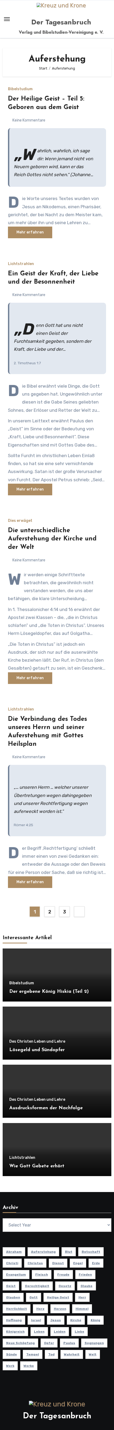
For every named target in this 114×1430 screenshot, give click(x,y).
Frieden (85, 1274)
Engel (78, 1263)
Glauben (13, 1297)
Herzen (60, 1309)
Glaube (87, 1286)
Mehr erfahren (30, 232)
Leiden (59, 1331)
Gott (33, 1297)
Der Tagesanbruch (61, 22)
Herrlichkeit (16, 1309)
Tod (51, 1354)
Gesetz (65, 1286)
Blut (68, 1252)
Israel (36, 1320)
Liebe (79, 1331)
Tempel (32, 1354)
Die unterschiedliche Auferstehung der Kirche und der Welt (52, 538)
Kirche (75, 1320)
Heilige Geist (58, 1297)
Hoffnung (14, 1320)
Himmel (82, 1309)
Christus (35, 1263)
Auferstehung (43, 1252)
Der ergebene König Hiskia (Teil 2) (49, 991)
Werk (10, 1366)
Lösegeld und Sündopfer (37, 1050)
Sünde (11, 1354)
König (95, 1320)
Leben (39, 1331)
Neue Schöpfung (20, 1343)
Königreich (15, 1331)
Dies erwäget (20, 521)
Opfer (49, 1343)
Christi (12, 1263)
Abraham (14, 1252)
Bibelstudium (20, 89)
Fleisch (41, 1274)
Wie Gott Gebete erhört (36, 1166)
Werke (29, 1366)
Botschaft (91, 1252)
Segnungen (94, 1343)
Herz (40, 1309)
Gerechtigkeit (37, 1286)
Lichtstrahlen (21, 264)
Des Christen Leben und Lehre (37, 1041)
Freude (63, 1274)
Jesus (55, 1320)
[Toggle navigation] (7, 19)
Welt (93, 1354)
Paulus (69, 1343)
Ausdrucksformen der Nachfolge (46, 1108)
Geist (11, 1286)
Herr (82, 1297)
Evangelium (16, 1274)
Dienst (58, 1263)
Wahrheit (72, 1354)
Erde (96, 1263)
